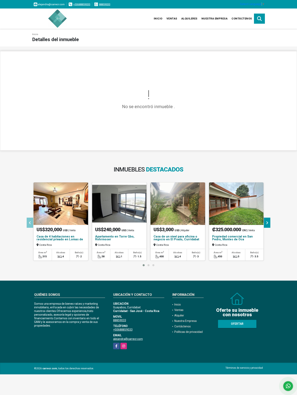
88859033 (104, 4)
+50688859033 (81, 4)
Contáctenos (242, 18)
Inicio (158, 18)
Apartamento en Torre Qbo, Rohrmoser (114, 238)
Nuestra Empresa (214, 18)
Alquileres (189, 18)
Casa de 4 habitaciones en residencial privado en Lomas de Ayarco (60, 239)
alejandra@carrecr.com (128, 339)
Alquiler (179, 315)
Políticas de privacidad (188, 331)
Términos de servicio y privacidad (244, 367)
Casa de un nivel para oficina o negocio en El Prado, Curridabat (176, 238)
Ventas (171, 18)
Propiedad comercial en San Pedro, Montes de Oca (232, 238)
